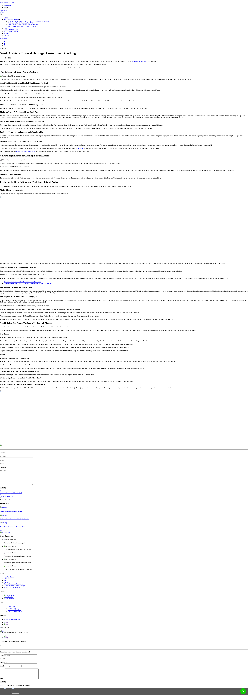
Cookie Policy (12, 606)
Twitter (10, 597)
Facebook (11, 595)
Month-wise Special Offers (12, 587)
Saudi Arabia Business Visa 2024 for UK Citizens (23, 25)
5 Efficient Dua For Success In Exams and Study (11, 511)
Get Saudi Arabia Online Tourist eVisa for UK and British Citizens (28, 21)
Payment (6, 33)
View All (3, 530)
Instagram (11, 598)
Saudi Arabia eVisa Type (11, 19)
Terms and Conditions (14, 610)
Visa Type (3, 666)
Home (6, 18)
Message (2, 678)
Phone (2, 662)
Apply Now (3, 11)
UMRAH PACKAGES (11, 30)
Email (2, 659)
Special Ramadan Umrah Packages (14, 585)
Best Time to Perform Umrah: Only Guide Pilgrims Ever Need (14, 518)
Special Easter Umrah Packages (13, 584)
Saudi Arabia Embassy (15, 611)
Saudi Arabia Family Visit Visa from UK (20, 23)
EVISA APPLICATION (11, 31)
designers (81, 148)
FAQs (6, 582)
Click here (3, 685)
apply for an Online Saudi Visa (141, 61)
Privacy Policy (12, 608)
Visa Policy (7, 579)
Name (2, 655)
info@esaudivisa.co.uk (7, 2)
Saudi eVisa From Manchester (25, 151)
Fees (5, 28)
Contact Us (7, 35)
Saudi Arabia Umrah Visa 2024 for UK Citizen (22, 26)
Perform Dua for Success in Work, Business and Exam (12, 526)
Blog (5, 580)
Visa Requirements (9, 577)
